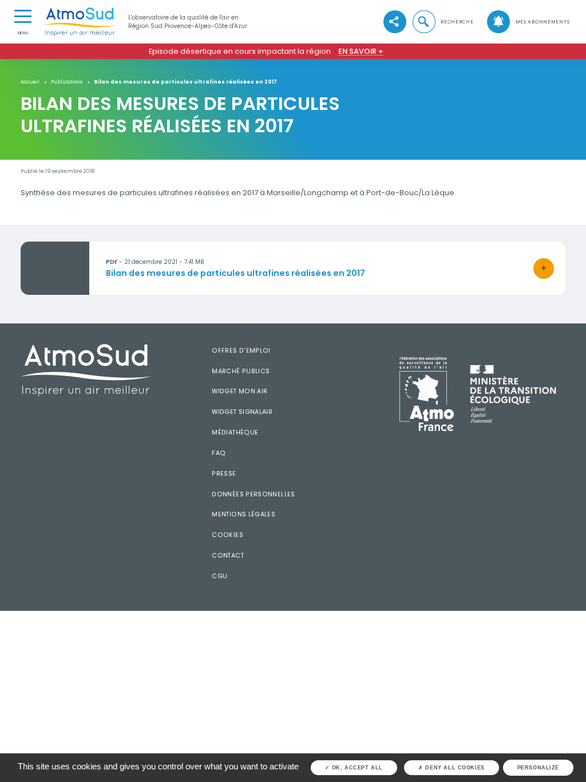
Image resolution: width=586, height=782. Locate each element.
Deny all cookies (454, 768)
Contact (228, 555)
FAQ (218, 453)
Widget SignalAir (242, 412)
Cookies (227, 535)
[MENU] (22, 15)
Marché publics (241, 371)
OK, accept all (356, 768)
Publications (66, 82)
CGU (219, 576)
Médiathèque (235, 432)
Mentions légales (243, 514)
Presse (224, 473)
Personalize (538, 768)
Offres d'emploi (241, 350)
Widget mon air (239, 391)
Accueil (30, 82)
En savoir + (360, 51)
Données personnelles (253, 494)
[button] (442, 21)
